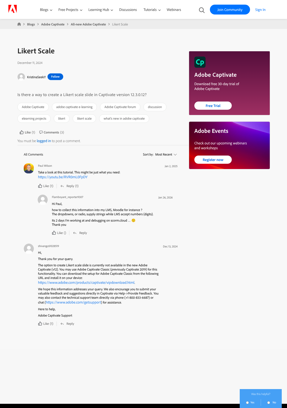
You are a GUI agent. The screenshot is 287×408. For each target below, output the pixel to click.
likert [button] (61, 118)
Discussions (128, 9)
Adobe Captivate (53, 24)
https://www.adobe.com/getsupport (73, 302)
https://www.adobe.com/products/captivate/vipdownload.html (86, 282)
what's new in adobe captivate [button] (124, 118)
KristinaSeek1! (36, 77)
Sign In (260, 9)
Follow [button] (55, 76)
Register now (213, 159)
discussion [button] (155, 107)
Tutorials (150, 9)
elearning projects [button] (34, 118)
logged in (44, 140)
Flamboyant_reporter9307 (67, 197)
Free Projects (68, 9)
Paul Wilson (45, 166)
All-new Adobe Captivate (88, 24)
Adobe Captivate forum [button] (120, 107)
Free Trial (213, 105)
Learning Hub (99, 9)
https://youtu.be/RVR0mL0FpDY (63, 176)
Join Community (229, 9)
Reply (70, 186)
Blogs (44, 9)
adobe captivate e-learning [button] (74, 107)
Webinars (174, 9)
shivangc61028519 (48, 246)
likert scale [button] (84, 118)
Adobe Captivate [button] (33, 107)
